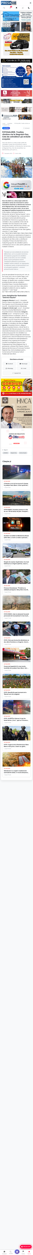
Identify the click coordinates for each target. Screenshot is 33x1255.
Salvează (27, 128)
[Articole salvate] (16, 7)
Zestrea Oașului (22, 453)
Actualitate (9, 123)
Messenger (24, 363)
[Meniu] (30, 2)
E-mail (24, 368)
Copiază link (17, 373)
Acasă (3, 123)
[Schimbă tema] (28, 7)
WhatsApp (10, 368)
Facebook (10, 363)
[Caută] (4, 7)
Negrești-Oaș (14, 453)
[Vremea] (22, 7)
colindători (5, 453)
